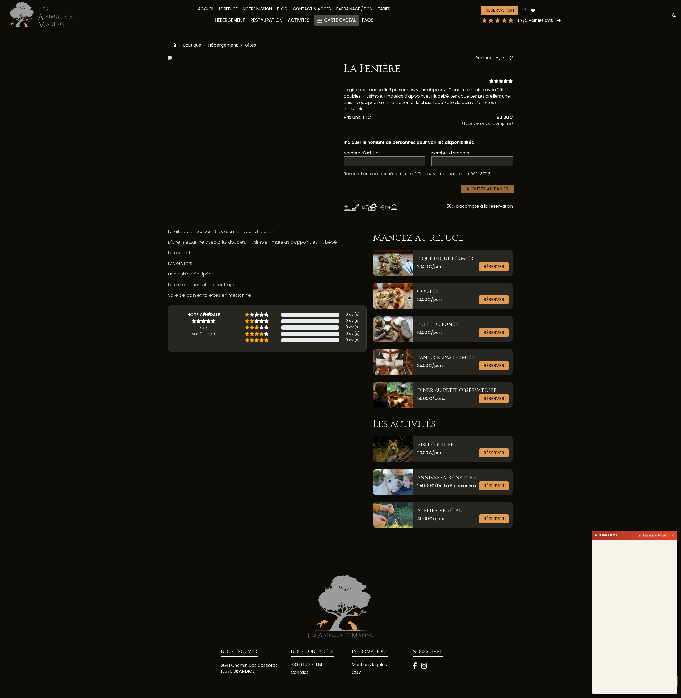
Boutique (192, 45)
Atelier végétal (439, 510)
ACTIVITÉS (298, 20)
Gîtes (250, 45)
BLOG (282, 8)
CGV (356, 672)
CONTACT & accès (312, 8)
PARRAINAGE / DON (354, 8)
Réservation (499, 10)
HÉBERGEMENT (230, 20)
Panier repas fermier (446, 357)
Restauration (266, 20)
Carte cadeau (340, 20)
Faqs (367, 20)
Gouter (428, 291)
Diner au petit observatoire (456, 390)
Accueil (206, 8)
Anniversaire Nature (446, 477)
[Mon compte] (524, 10)
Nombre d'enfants (450, 153)
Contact (299, 672)
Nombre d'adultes (362, 153)
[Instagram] (424, 666)
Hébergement (223, 45)
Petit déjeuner (438, 324)
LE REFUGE (228, 8)
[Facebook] (415, 666)
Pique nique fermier (445, 258)
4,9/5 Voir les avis (535, 20)
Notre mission (257, 8)
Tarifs (384, 8)
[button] (676, 14)
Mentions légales (369, 665)
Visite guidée (435, 444)
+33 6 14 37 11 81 (306, 665)
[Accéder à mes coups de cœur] (533, 10)
